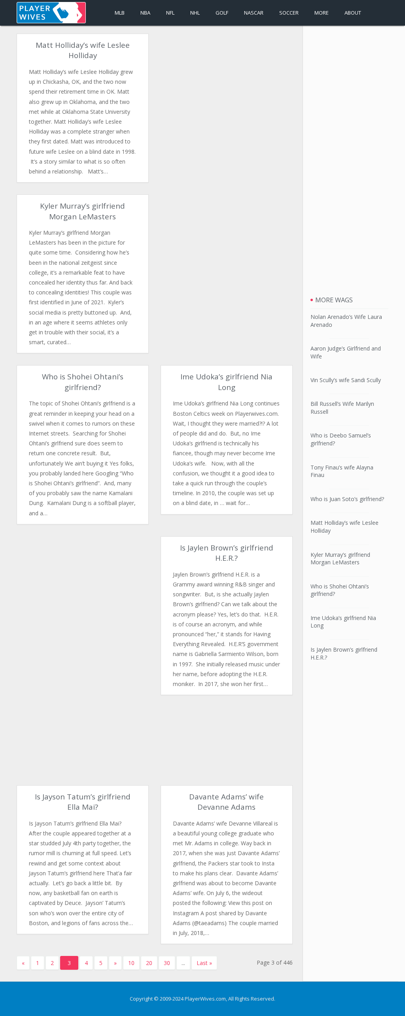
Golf (222, 12)
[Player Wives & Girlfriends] (51, 12)
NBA (145, 12)
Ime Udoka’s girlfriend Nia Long (226, 381)
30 (167, 963)
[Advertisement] (226, 89)
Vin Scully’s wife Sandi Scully (345, 380)
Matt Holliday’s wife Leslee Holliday (83, 50)
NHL (195, 12)
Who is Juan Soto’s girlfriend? (347, 499)
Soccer (289, 12)
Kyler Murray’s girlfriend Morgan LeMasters (82, 211)
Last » (204, 963)
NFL (170, 12)
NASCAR (253, 12)
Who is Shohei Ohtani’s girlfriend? (82, 381)
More (321, 12)
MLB (120, 12)
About (352, 12)
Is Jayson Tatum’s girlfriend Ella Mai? (83, 802)
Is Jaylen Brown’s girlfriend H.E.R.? (226, 553)
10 (131, 963)
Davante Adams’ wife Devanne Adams (226, 802)
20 (149, 963)
